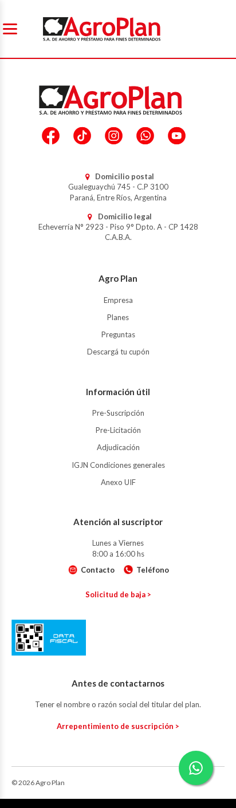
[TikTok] (82, 136)
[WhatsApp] (145, 136)
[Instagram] (113, 136)
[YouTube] (176, 136)
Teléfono (152, 569)
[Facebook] (50, 136)
